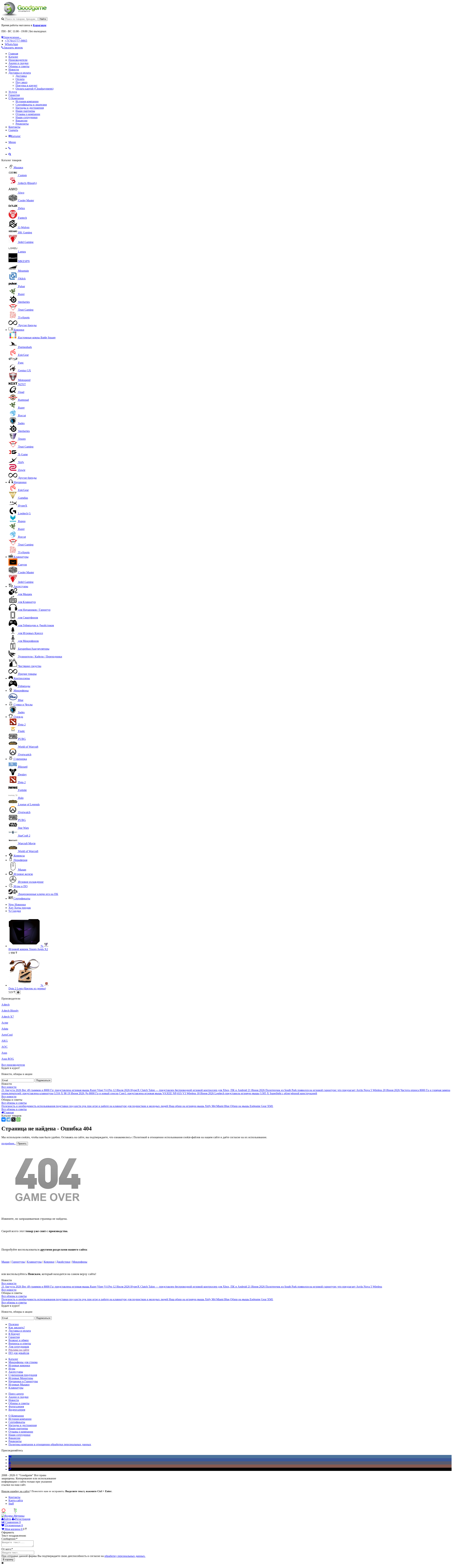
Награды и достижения (30, 107)
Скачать (13, 130)
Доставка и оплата (19, 72)
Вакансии (21, 120)
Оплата (20, 79)
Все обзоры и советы (14, 1102)
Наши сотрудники (27, 117)
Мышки (18, 167)
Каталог (13, 56)
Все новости (8, 1086)
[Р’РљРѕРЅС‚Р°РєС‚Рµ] (3, 1119)
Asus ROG (7, 1058)
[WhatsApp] (18, 1119)
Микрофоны (21, 690)
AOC (4, 1046)
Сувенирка (20, 758)
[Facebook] (9, 1459)
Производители (17, 59)
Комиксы (19, 855)
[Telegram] (8, 1119)
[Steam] (9, 1469)
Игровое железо (23, 874)
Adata (4, 1028)
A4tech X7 (7, 1016)
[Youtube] (9, 1462)
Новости (13, 69)
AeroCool (7, 1034)
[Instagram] (9, 1466)
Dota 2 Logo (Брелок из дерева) (27, 988)
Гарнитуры (18, 1261)
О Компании (16, 98)
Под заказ (21, 82)
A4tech (5, 1004)
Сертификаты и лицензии (31, 104)
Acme (4, 1022)
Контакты (14, 126)
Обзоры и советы (18, 66)
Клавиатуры (21, 556)
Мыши (5, 1261)
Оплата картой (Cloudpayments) (34, 88)
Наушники (20, 482)
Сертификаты (22, 898)
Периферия (20, 860)
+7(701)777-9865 (16, 40)
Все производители (13, 1064)
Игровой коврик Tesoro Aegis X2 (28, 949)
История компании (27, 101)
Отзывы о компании (28, 114)
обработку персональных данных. (124, 1555)
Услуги (12, 91)
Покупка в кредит (26, 85)
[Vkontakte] (10, 1456)
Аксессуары (21, 586)
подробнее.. (8, 1143)
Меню (12, 142)
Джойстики (63, 1261)
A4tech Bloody (10, 1010)
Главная (13, 53)
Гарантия (14, 95)
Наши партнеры (25, 110)
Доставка (21, 75)
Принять (22, 1143)
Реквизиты (22, 123)
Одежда (18, 716)
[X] (13, 1119)
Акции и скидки (18, 63)
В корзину (8, 1559)
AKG (4, 1040)
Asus (4, 1052)
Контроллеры (22, 678)
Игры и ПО (21, 886)
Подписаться (43, 1080)
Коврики (19, 329)
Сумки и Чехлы (23, 704)
